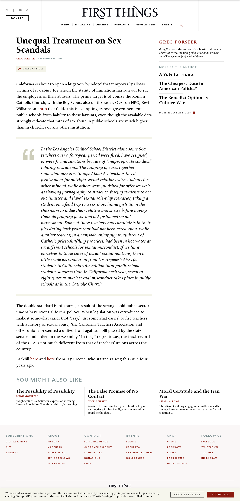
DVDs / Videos (177, 463)
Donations (92, 458)
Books (171, 453)
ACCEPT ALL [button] (220, 494)
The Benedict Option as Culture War (183, 100)
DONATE (17, 18)
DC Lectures (135, 458)
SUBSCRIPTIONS (19, 435)
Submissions (93, 453)
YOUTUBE (207, 453)
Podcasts (121, 24)
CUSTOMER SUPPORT (98, 447)
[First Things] (120, 12)
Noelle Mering (98, 401)
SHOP (172, 435)
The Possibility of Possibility (45, 391)
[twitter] (7, 10)
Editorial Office (96, 442)
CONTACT (93, 435)
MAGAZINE (82, 24)
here (34, 359)
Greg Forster (25, 58)
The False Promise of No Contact (113, 393)
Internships (56, 463)
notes (42, 108)
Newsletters (146, 24)
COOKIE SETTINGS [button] (187, 494)
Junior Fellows (59, 458)
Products (174, 447)
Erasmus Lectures (139, 453)
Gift (9, 447)
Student (12, 453)
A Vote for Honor (177, 74)
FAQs (87, 463)
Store (171, 442)
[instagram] (26, 10)
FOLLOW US (211, 435)
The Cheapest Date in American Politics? (181, 85)
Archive (102, 24)
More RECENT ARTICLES (175, 113)
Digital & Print (17, 442)
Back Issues (175, 458)
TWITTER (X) (209, 447)
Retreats (133, 447)
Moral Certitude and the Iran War (189, 393)
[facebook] (13, 10)
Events (167, 24)
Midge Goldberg (27, 396)
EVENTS (133, 435)
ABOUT (54, 435)
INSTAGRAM (209, 458)
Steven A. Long (169, 401)
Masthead (55, 447)
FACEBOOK (208, 442)
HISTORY (53, 442)
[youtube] (20, 10)
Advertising (57, 453)
